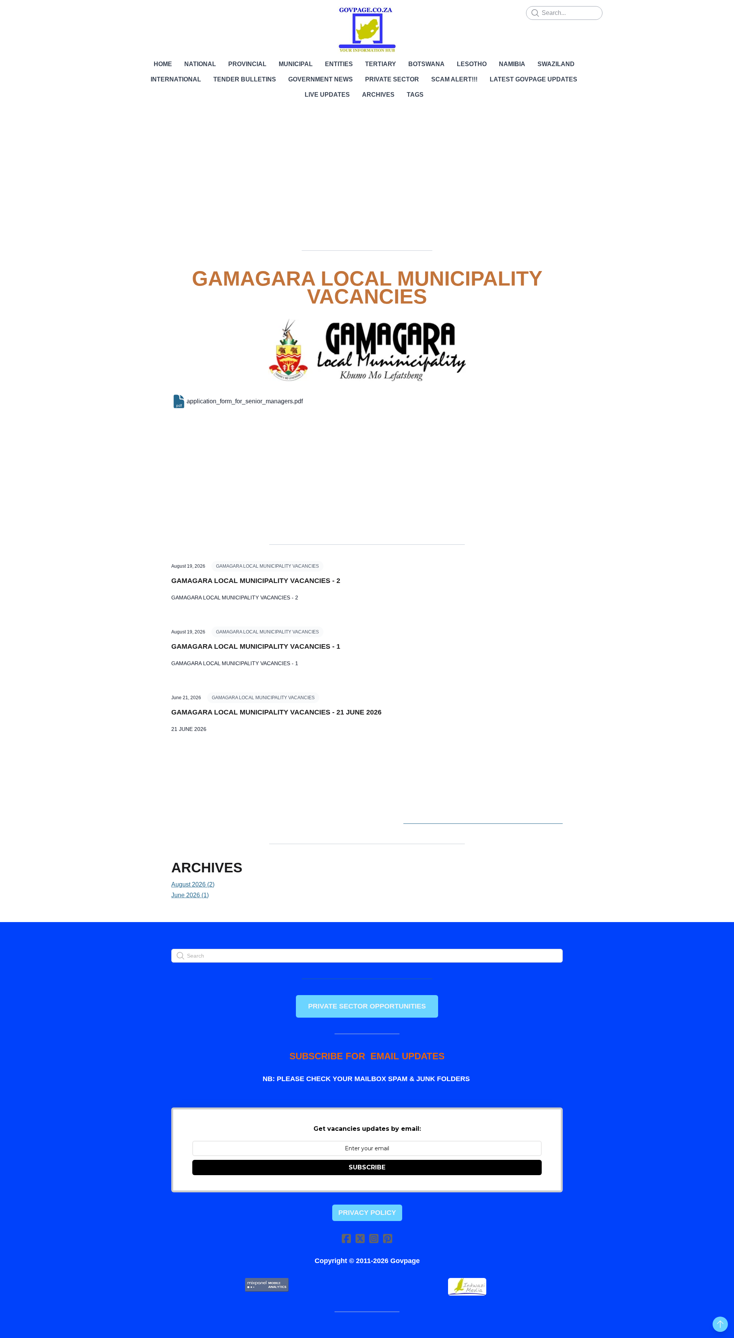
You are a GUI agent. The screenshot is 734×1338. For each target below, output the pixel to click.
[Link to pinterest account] (387, 1238)
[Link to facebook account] (346, 1238)
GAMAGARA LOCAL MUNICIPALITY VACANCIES (267, 566)
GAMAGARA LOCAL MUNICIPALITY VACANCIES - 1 (255, 646)
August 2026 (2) (192, 884)
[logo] (367, 30)
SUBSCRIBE (367, 1167)
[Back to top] (720, 1324)
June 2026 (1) (190, 895)
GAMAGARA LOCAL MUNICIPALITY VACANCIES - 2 (255, 581)
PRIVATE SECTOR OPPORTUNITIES (367, 1006)
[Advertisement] (367, 185)
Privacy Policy (367, 1212)
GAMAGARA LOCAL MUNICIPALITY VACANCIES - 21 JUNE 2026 (276, 712)
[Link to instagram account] (373, 1238)
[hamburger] (138, 12)
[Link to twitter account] (360, 1238)
